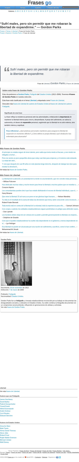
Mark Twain (4, 428)
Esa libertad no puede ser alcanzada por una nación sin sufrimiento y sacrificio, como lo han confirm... (39, 227)
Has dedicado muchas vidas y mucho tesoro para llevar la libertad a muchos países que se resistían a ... (40, 185)
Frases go (11, 457)
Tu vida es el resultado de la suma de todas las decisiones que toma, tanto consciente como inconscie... (40, 200)
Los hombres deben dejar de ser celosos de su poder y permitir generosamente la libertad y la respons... (40, 215)
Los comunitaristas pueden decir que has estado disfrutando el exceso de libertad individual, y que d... (39, 190)
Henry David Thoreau (8, 431)
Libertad (14, 31)
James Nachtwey (6, 399)
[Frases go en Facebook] (57, 457)
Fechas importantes (73, 452)
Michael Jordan (5, 440)
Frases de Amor (24, 451)
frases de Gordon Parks (18, 170)
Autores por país (61, 452)
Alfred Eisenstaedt (6, 409)
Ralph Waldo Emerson (8, 438)
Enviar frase (4, 454)
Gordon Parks (17, 33)
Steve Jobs (4, 433)
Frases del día (53, 8)
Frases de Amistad (35, 451)
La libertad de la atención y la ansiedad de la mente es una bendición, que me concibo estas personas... (40, 179)
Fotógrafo (33, 94)
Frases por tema (16, 452)
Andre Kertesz (5, 411)
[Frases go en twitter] (60, 457)
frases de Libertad (16, 232)
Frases (7, 8)
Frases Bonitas (57, 451)
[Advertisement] (39, 17)
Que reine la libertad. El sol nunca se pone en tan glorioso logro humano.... (29, 196)
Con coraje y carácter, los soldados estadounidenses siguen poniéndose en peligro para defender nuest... (40, 209)
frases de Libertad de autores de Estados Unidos (31, 104)
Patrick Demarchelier (7, 404)
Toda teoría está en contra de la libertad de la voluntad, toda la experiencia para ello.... (33, 206)
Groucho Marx (5, 426)
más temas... (67, 451)
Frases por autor (27, 452)
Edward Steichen (6, 416)
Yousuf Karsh (5, 406)
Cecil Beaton (4, 413)
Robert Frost (4, 435)
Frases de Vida (47, 451)
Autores (38, 8)
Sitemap (44, 457)
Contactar (38, 457)
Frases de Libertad (72, 83)
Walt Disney (4, 442)
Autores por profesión (48, 452)
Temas (22, 8)
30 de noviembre (16, 288)
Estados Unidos (45, 94)
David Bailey (4, 402)
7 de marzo (13, 290)
